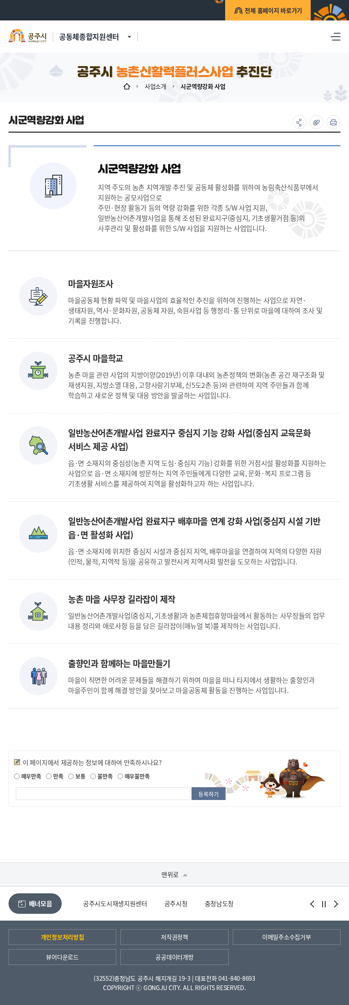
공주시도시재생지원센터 (115, 903)
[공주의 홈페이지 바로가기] (129, 31)
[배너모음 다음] (334, 904)
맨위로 (170, 874)
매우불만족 (136, 776)
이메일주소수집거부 (286, 937)
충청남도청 (219, 903)
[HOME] (126, 86)
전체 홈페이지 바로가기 (273, 10)
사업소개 (155, 86)
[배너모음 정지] (323, 904)
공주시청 (176, 903)
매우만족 (30, 776)
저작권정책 (174, 937)
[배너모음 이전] (312, 904)
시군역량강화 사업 (202, 86)
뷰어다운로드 (62, 957)
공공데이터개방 (174, 957)
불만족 (104, 776)
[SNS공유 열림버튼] (299, 122)
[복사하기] (316, 122)
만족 (57, 776)
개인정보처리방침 (62, 937)
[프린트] (333, 122)
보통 (79, 776)
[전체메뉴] (335, 36)
